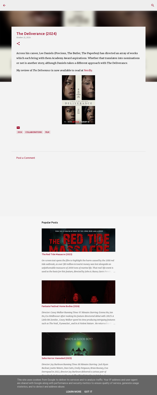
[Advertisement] (78, 190)
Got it (88, 391)
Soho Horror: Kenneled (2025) (57, 358)
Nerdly (88, 70)
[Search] (153, 5)
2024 (20, 132)
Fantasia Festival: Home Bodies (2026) (61, 306)
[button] (18, 44)
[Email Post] (18, 129)
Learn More (73, 391)
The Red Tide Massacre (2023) (57, 254)
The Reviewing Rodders (36, 5)
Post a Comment (25, 157)
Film (47, 132)
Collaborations (33, 132)
